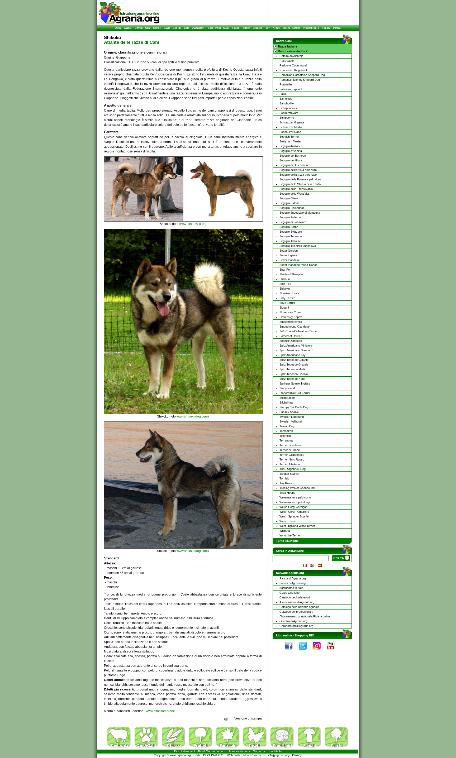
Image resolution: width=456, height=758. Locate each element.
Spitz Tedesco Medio (292, 369)
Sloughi (284, 307)
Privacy (297, 755)
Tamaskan (286, 431)
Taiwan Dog (286, 426)
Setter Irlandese (289, 260)
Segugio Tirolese (290, 241)
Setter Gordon (288, 250)
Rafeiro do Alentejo (291, 55)
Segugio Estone (289, 203)
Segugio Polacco (290, 217)
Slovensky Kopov (290, 317)
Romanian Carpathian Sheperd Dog (302, 74)
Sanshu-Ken (287, 103)
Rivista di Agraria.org (292, 578)
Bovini (139, 28)
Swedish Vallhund (290, 421)
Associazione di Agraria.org (296, 602)
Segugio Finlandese (292, 207)
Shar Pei (284, 269)
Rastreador (286, 60)
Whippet (284, 530)
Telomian (285, 435)
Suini (226, 28)
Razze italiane (287, 46)
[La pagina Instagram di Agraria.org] (319, 651)
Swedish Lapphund (291, 416)
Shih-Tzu (285, 283)
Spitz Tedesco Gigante (293, 359)
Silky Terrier (287, 298)
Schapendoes (288, 108)
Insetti (286, 28)
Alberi (276, 28)
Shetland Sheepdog (291, 274)
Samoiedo (285, 98)
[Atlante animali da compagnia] (148, 748)
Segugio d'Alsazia (290, 150)
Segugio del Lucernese (294, 165)
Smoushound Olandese (294, 326)
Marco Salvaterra (254, 755)
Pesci (210, 28)
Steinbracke (287, 397)
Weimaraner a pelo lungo (295, 502)
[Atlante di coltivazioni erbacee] (175, 748)
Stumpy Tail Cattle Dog (293, 407)
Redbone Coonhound (293, 65)
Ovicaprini (198, 28)
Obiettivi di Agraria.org (293, 621)
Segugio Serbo (288, 226)
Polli (218, 28)
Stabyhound (287, 388)
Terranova (286, 440)
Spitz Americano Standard (295, 350)
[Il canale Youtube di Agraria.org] (333, 651)
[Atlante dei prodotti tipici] (283, 748)
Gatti (186, 28)
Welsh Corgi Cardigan (293, 506)
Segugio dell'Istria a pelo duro (298, 169)
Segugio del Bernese (292, 155)
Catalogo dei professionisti (296, 611)
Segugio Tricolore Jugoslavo (297, 245)
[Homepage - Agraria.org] (129, 23)
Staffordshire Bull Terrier (294, 393)
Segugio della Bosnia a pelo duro (300, 179)
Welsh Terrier (288, 521)
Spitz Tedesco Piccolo (293, 374)
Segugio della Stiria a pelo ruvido (300, 184)
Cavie (167, 28)
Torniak (284, 478)
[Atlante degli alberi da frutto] (202, 748)
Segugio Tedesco (290, 236)
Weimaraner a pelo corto (295, 497)
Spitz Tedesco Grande (293, 364)
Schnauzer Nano (290, 131)
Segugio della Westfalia (294, 193)
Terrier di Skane (289, 450)
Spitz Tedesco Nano (292, 378)
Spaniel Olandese (290, 340)
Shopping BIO (304, 635)
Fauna (235, 28)
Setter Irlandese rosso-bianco (298, 264)
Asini (118, 28)
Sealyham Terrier (290, 141)
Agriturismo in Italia (291, 587)
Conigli (177, 28)
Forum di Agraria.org (292, 583)
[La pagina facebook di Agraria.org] (291, 651)
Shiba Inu (285, 279)
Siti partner (260, 751)
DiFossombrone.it (239, 751)
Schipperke (286, 117)
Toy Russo (286, 483)
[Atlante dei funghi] (311, 748)
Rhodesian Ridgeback (293, 70)
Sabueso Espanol (290, 89)
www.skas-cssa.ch (192, 224)
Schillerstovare (288, 112)
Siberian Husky (289, 293)
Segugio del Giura (290, 160)
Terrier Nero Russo (291, 459)
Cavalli (157, 28)
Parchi (337, 28)
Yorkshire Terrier (290, 535)
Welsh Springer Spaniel (294, 516)
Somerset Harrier (290, 336)
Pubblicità (275, 751)
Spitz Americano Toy (292, 355)
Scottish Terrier (289, 136)
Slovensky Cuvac (290, 312)
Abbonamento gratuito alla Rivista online (304, 616)
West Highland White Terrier (297, 525)
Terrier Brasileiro (290, 445)
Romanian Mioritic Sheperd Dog (299, 79)
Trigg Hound (287, 492)
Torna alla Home (287, 540)
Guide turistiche (289, 592)
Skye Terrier (287, 302)
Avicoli (128, 28)
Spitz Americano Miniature (295, 345)
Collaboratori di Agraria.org (296, 625)
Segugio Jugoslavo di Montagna (299, 212)
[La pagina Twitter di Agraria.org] (305, 651)
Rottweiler (285, 84)
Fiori (267, 28)
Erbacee (257, 28)
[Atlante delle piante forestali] (229, 748)
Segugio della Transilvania (296, 188)
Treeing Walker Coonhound (297, 488)
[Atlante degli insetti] (256, 748)
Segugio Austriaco (290, 146)
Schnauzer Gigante (291, 122)
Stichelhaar (286, 402)
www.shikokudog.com (192, 416)
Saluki (283, 93)
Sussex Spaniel (289, 412)
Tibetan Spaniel (289, 473)
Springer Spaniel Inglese (294, 383)
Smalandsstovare (290, 321)
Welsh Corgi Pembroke (294, 511)
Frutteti (246, 28)
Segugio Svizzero (290, 231)
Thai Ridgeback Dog (292, 469)
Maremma (212, 751)
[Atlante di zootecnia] (120, 748)
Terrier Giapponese (291, 454)
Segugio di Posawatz (292, 222)
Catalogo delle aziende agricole (299, 606)
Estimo (296, 28)
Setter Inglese (288, 255)
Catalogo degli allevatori (294, 597)
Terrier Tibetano (289, 464)
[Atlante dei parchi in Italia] (337, 748)
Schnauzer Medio (290, 127)
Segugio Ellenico (289, 198)
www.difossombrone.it (161, 711)
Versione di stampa (248, 718)
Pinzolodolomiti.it (184, 751)
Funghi (326, 28)
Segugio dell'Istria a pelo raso (298, 174)
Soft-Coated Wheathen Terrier (298, 331)
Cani (148, 28)
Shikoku (284, 288)
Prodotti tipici (311, 28)
